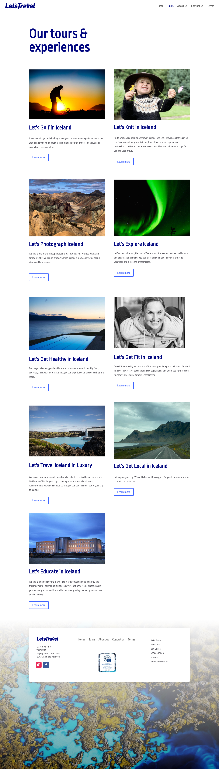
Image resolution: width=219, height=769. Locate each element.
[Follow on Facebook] (46, 665)
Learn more (38, 157)
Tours (170, 6)
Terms (210, 6)
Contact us (197, 6)
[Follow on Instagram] (39, 665)
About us (182, 6)
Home (160, 6)
